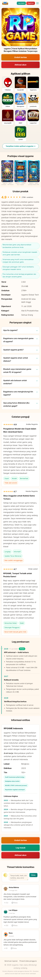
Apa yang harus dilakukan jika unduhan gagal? (16, 404)
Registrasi (31, 3)
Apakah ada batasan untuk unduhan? (15, 382)
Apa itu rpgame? (10, 330)
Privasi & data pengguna (28, 961)
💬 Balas (15, 903)
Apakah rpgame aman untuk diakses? (15, 359)
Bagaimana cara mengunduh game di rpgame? (18, 340)
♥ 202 (6, 925)
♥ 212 (6, 903)
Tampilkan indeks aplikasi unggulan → (20, 146)
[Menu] (37, 3)
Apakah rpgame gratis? (13, 350)
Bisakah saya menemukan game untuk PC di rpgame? (17, 370)
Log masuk (21, 3)
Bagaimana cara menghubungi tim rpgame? (18, 393)
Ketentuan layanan (11, 961)
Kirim (33, 875)
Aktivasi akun (20, 65)
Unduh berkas (20, 57)
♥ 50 (5, 948)
